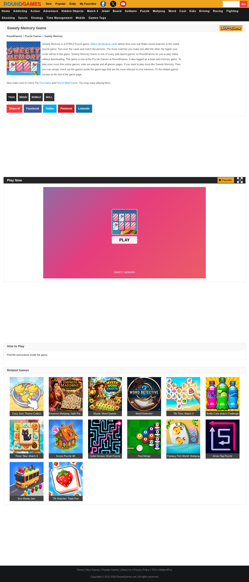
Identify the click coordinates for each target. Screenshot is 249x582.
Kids (192, 11)
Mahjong (159, 11)
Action (35, 11)
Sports (23, 17)
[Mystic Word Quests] (105, 392)
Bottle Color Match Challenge (222, 413)
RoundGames (14, 36)
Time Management (59, 17)
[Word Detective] (144, 392)
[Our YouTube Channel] (122, 4)
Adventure (50, 11)
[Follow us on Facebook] (102, 4)
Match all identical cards (104, 43)
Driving (204, 11)
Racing (218, 11)
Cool (182, 11)
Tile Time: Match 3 (183, 413)
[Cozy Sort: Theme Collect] (27, 392)
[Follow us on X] (112, 4)
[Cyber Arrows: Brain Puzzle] (105, 434)
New (48, 3)
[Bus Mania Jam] (27, 477)
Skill (49, 97)
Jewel (105, 11)
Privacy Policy (141, 569)
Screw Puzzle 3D (65, 456)
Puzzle (145, 11)
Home (6, 11)
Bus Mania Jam (26, 498)
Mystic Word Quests (105, 413)
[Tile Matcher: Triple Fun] (66, 477)
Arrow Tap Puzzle (222, 456)
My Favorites (88, 3)
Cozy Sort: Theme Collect (26, 413)
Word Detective (144, 413)
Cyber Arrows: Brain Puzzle (105, 456)
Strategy (37, 17)
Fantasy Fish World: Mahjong (183, 456)
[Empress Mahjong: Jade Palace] (66, 392)
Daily (72, 3)
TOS (154, 569)
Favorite (227, 180)
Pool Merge (144, 456)
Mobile (80, 17)
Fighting (232, 11)
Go (243, 4)
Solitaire (131, 11)
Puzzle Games (33, 36)
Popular (60, 3)
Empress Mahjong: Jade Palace (66, 413)
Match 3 (92, 11)
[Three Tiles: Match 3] (27, 434)
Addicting (20, 11)
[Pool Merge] (144, 434)
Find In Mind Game (67, 82)
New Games (93, 569)
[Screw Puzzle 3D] (66, 434)
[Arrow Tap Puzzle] (223, 434)
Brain (23, 97)
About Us (126, 569)
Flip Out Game (43, 82)
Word (172, 11)
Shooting (8, 17)
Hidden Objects (72, 11)
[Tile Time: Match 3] (183, 392)
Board (117, 11)
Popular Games (110, 569)
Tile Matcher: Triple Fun (66, 498)
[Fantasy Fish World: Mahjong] (183, 434)
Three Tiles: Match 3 (26, 456)
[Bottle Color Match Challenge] (223, 392)
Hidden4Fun (165, 569)
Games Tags (97, 17)
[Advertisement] (214, 66)
